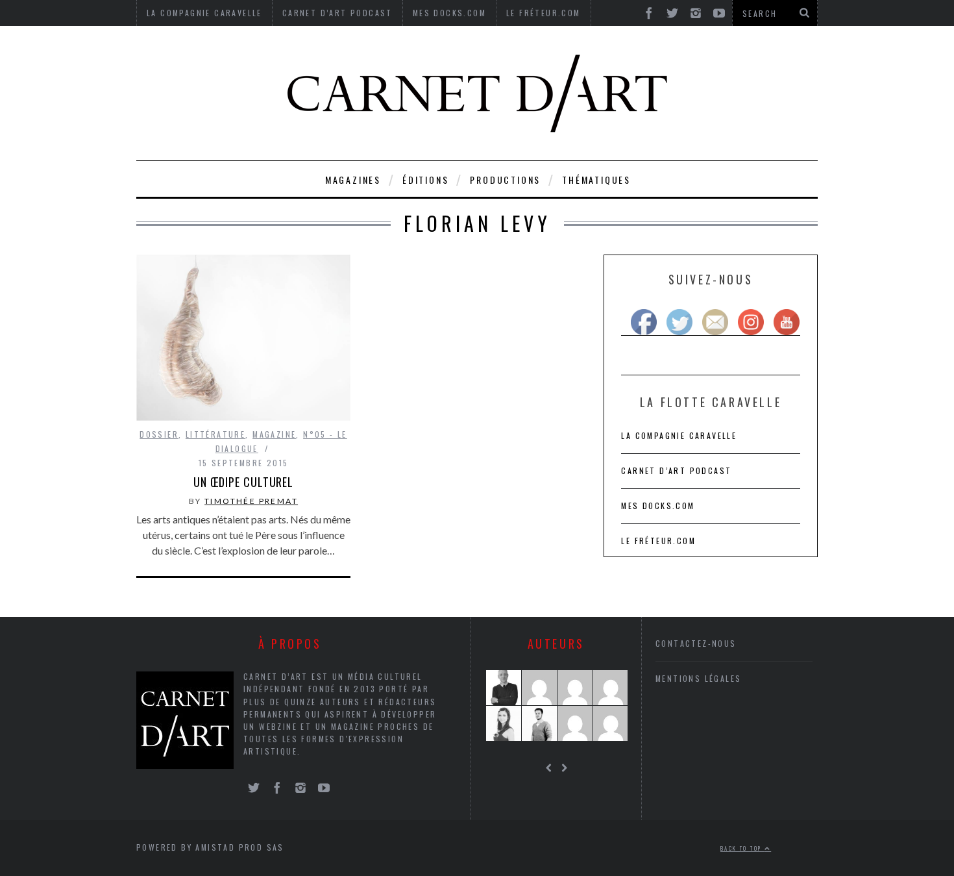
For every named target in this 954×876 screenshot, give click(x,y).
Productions (505, 179)
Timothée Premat (251, 501)
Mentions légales (698, 678)
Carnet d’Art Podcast (676, 470)
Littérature (215, 434)
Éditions (425, 179)
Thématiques (596, 179)
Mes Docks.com (657, 505)
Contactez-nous (696, 643)
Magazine (274, 434)
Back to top (742, 848)
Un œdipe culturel (243, 481)
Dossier (159, 434)
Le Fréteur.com (658, 540)
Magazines (353, 179)
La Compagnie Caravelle (679, 435)
